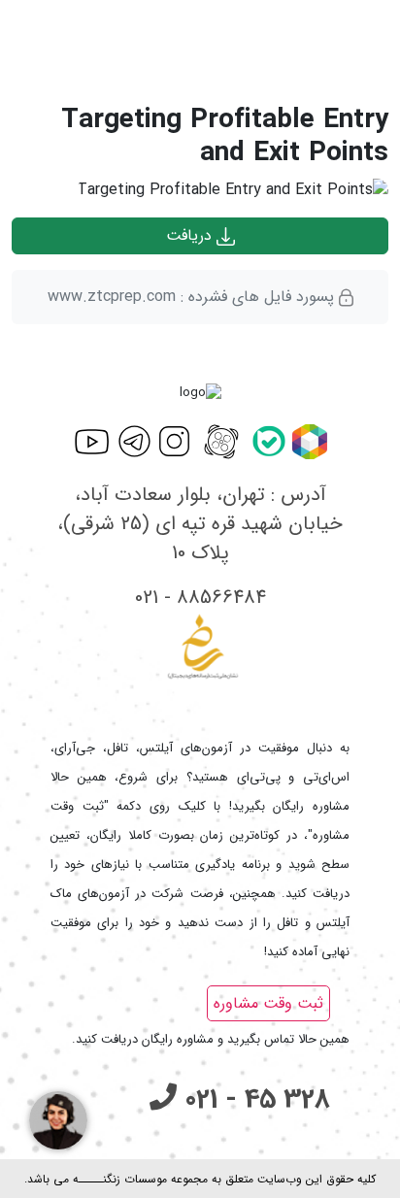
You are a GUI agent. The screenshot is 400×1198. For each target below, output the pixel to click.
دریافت (191, 235)
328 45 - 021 (253, 1100)
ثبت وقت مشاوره (268, 1003)
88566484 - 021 (200, 597)
